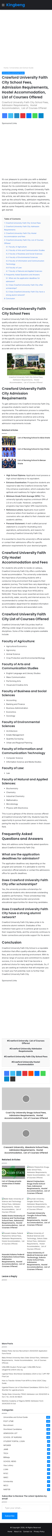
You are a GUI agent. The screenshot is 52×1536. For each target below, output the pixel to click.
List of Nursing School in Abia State (34, 437)
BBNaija (6, 1457)
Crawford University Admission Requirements (26, 1049)
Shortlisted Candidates (12, 1429)
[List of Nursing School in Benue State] (9, 463)
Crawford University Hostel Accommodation (26, 1063)
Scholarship (8, 1481)
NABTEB (6, 1489)
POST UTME (8, 1421)
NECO (5, 1485)
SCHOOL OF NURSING (12, 1437)
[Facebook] (6, 1073)
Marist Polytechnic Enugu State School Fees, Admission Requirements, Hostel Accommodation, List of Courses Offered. (38, 1187)
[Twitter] (12, 1073)
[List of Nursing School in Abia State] (9, 441)
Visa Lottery (8, 1465)
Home (5, 68)
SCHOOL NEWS (9, 1461)
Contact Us (27, 1531)
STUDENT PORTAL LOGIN (14, 1441)
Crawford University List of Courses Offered (26, 1041)
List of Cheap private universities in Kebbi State (11, 1183)
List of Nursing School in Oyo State (33, 449)
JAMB (5, 1449)
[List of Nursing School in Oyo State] (9, 452)
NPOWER (7, 1445)
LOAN (5, 1469)
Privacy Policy (39, 1531)
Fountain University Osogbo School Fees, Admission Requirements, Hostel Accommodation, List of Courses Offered (38, 1219)
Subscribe (9, 1516)
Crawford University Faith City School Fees (26, 1056)
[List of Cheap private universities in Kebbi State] (13, 1172)
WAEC (5, 1477)
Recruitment (8, 1425)
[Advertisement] (26, 38)
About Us (17, 1531)
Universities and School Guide (21, 68)
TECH (5, 1453)
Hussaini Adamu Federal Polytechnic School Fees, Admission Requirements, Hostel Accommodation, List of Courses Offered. (13, 1260)
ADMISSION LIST (10, 1433)
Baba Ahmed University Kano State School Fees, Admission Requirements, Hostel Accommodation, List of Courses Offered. (25, 1360)
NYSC (5, 1473)
